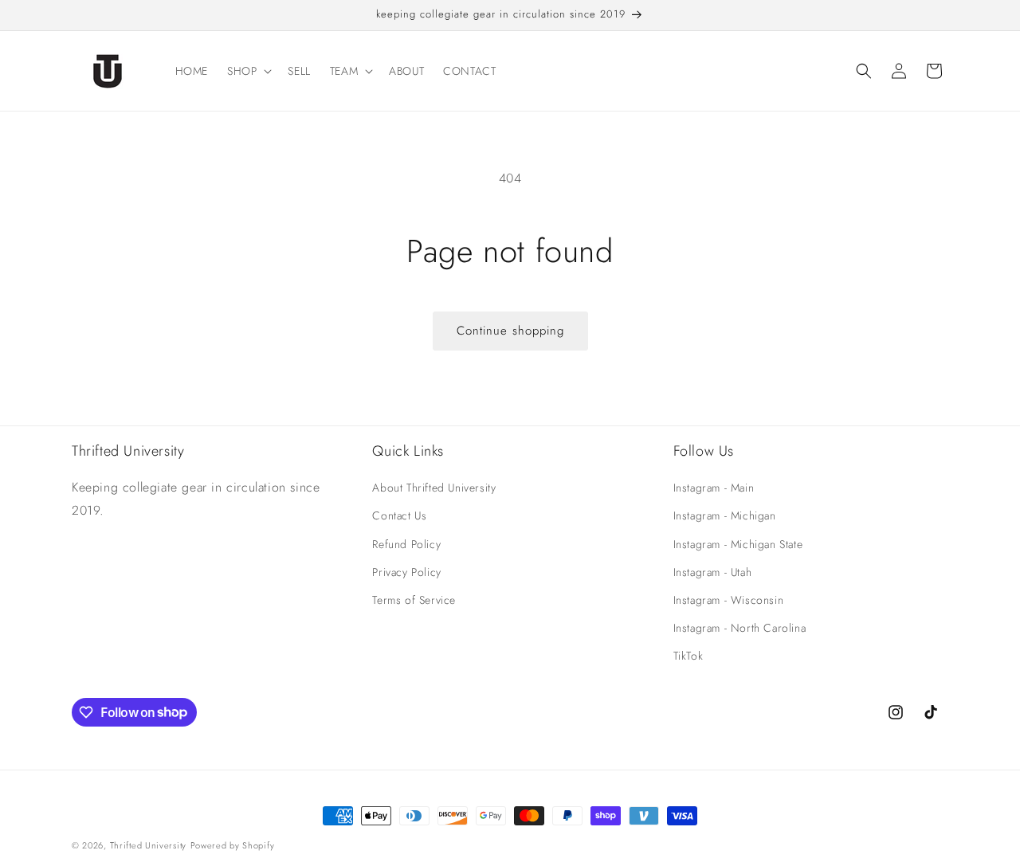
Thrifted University (148, 845)
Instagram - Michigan (724, 515)
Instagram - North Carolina (739, 628)
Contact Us (399, 515)
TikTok (688, 656)
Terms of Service (414, 600)
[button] (248, 71)
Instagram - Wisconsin (728, 600)
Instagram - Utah (712, 572)
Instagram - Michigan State (738, 544)
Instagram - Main (714, 488)
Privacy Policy (406, 572)
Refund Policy (406, 544)
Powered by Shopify (232, 845)
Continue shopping (510, 330)
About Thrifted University (434, 488)
